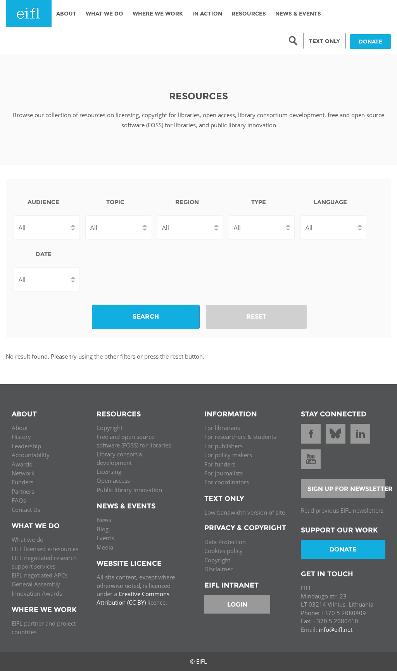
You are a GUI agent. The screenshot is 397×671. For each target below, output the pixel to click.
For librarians (222, 428)
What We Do (104, 13)
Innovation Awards (37, 593)
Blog (103, 529)
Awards (22, 464)
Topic (115, 202)
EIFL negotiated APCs (39, 575)
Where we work (158, 13)
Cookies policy (223, 551)
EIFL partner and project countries (44, 627)
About (66, 13)
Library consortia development (119, 458)
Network (23, 473)
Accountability (31, 455)
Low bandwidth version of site (244, 512)
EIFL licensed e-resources (45, 549)
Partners (23, 491)
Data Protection (225, 542)
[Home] (29, 13)
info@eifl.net (335, 629)
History (21, 436)
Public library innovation (129, 490)
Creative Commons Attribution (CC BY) (133, 598)
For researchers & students (240, 436)
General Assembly (36, 584)
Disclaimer (218, 569)
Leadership (26, 446)
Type (258, 202)
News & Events (298, 13)
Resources (248, 13)
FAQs (19, 500)
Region (187, 202)
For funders (219, 464)
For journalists (223, 473)
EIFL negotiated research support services (44, 562)
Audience (43, 202)
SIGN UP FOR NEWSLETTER (346, 488)
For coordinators (226, 482)
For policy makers (228, 455)
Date (44, 254)
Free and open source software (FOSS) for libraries (134, 441)
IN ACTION (207, 13)
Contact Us (26, 509)
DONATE (370, 41)
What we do (27, 539)
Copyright (110, 428)
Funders (22, 482)
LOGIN (237, 604)
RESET (256, 316)
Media (105, 547)
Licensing (109, 471)
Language (330, 202)
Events (105, 538)
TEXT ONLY (324, 41)
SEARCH (146, 316)
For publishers (223, 446)
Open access (113, 480)
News (104, 520)
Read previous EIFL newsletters (342, 510)
